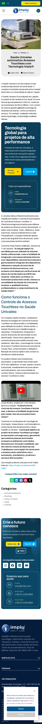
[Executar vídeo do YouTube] (21, 390)
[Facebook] (12, 565)
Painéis (7, 505)
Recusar (21, 714)
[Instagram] (5, 565)
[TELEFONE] (9, 601)
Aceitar (21, 709)
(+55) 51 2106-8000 (24, 594)
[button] (12, 480)
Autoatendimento (12, 493)
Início (15, 53)
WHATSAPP (19, 591)
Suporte (29, 172)
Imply (6, 502)
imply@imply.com (23, 586)
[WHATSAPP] (9, 593)
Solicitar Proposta (11, 172)
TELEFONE (19, 600)
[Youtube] (26, 565)
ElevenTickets (28, 73)
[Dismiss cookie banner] (34, 691)
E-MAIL (17, 583)
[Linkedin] (19, 565)
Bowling (8, 496)
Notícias (23, 53)
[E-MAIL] (9, 585)
